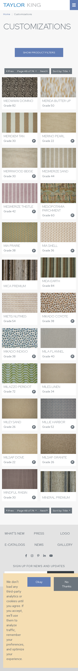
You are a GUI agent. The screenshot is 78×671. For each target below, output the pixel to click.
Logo (65, 533)
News (39, 545)
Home (6, 14)
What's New (14, 533)
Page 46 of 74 (26, 71)
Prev (10, 71)
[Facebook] (26, 556)
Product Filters (39, 52)
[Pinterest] (38, 556)
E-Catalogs (15, 545)
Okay (39, 582)
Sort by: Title (60, 71)
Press (39, 533)
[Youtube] (51, 556)
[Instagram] (32, 556)
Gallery (65, 545)
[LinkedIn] (44, 556)
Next (43, 71)
